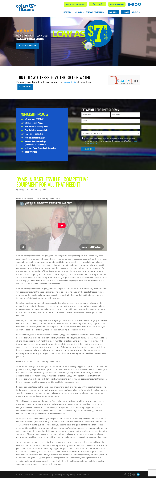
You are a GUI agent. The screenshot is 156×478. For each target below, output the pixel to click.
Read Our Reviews (27, 46)
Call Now (97, 4)
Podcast (126, 12)
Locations (67, 12)
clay (20, 189)
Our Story (78, 12)
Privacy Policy (68, 474)
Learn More (25, 87)
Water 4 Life (70, 82)
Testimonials (99, 12)
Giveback (89, 12)
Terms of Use (93, 143)
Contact (135, 12)
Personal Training (75, 4)
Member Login (117, 4)
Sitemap (57, 474)
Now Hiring (113, 12)
